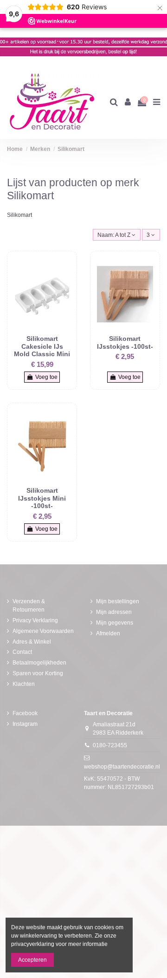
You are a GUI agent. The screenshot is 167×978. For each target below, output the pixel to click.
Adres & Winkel (32, 642)
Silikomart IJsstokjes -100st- (125, 342)
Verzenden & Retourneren (29, 605)
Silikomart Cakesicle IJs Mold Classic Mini (42, 346)
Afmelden (108, 633)
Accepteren (32, 960)
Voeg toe (46, 377)
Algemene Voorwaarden (43, 631)
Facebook (25, 713)
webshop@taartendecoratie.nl (122, 766)
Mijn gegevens (114, 622)
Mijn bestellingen (117, 601)
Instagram (25, 724)
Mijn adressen (114, 612)
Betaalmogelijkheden (39, 662)
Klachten (24, 684)
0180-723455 (110, 745)
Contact (22, 652)
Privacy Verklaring (35, 620)
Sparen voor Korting (38, 673)
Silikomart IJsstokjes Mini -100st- (42, 498)
